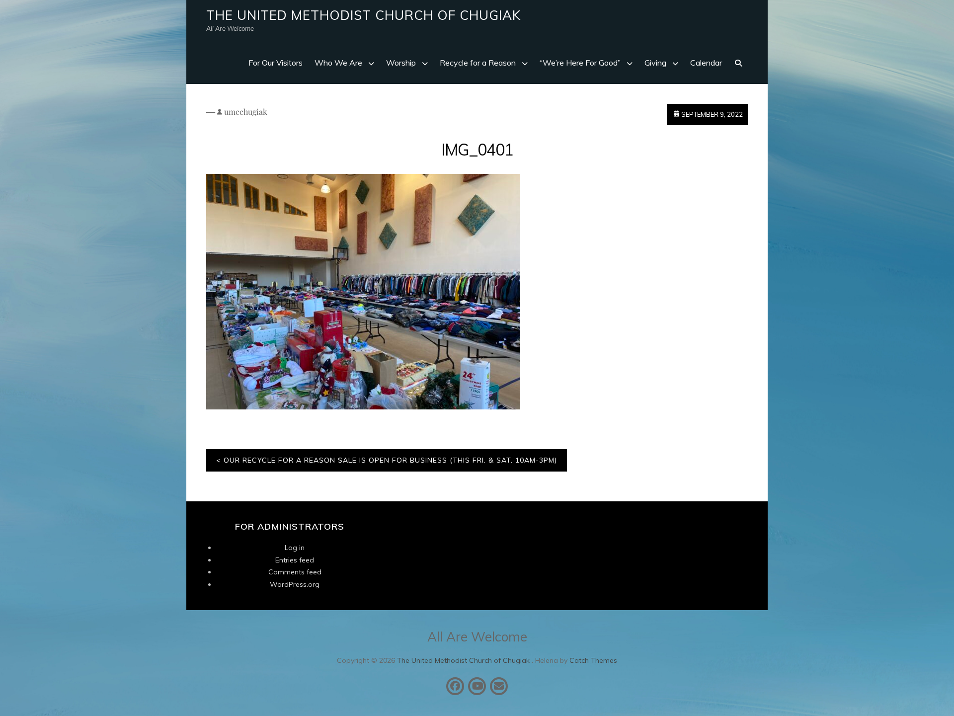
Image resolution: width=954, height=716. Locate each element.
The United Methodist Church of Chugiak (363, 15)
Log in (295, 547)
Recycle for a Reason (478, 63)
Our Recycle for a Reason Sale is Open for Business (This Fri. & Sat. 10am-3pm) (390, 460)
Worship (401, 63)
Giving (655, 63)
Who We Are (338, 63)
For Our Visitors (275, 63)
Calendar (706, 63)
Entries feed (294, 560)
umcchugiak (245, 111)
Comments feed (294, 571)
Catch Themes (593, 660)
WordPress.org (294, 584)
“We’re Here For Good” (580, 63)
